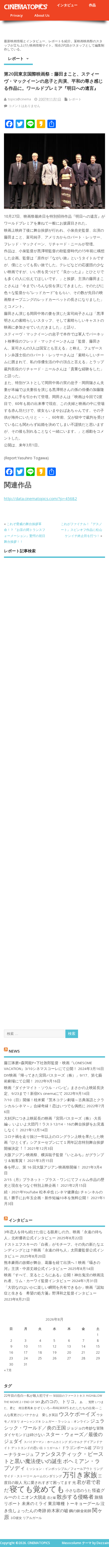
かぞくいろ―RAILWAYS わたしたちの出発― (66, 1408)
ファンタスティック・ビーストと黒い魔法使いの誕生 (53, 1457)
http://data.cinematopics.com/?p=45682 (40, 498)
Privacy (16, 15)
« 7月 (8, 1370)
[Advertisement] (54, 789)
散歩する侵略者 (75, 1496)
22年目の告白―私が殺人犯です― (28, 1395)
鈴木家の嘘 (57, 1510)
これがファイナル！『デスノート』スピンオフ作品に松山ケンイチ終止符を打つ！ (81, 530)
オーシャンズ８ (31, 1421)
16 (11, 1352)
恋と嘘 (51, 1497)
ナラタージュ (21, 1454)
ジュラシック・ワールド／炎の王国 (54, 1424)
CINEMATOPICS (25, 6)
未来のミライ (34, 1503)
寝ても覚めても (37, 1489)
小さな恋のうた (78, 1490)
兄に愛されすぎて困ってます (47, 1482)
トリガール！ (52, 1448)
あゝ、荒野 (87, 1402)
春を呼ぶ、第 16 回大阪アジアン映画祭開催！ (42, 1167)
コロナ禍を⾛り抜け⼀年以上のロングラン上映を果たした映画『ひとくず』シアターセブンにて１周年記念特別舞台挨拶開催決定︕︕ (54, 1142)
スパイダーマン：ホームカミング (45, 1442)
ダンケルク (75, 1442)
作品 (92, 5)
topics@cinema (19, 99)
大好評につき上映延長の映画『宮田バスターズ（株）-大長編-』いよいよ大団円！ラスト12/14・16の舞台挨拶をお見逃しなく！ (54, 1124)
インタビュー (67, 5)
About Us (41, 15)
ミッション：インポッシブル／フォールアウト (59, 1468)
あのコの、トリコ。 (60, 1401)
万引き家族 (80, 1474)
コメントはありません (24, 106)
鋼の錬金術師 (80, 1510)
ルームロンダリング (47, 1476)
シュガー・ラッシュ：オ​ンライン (65, 1421)
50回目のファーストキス (69, 1396)
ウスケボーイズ (77, 1414)
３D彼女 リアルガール (26, 1518)
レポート (16, 58)
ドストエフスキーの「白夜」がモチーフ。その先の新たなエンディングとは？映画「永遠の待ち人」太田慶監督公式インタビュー (54, 1250)
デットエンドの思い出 (27, 1448)
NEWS (14, 1050)
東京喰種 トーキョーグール (74, 1503)
